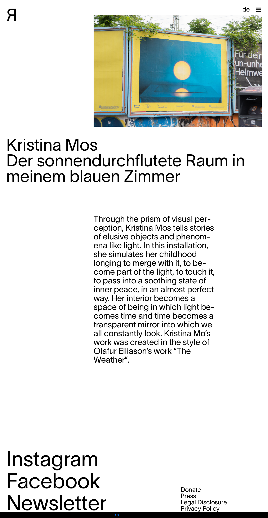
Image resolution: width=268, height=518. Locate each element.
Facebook (53, 480)
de (246, 9)
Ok (117, 515)
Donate (191, 489)
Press (188, 495)
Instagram (52, 458)
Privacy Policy (200, 508)
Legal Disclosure (204, 502)
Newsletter (56, 502)
